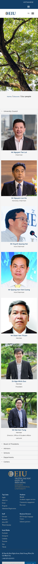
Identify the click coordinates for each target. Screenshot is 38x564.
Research (4, 519)
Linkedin (4, 539)
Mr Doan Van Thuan (19, 335)
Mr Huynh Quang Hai (19, 244)
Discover (16, 96)
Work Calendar (6, 525)
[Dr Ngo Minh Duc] (19, 361)
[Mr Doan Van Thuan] (19, 315)
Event (3, 503)
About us (4, 500)
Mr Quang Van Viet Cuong (19, 290)
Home (9, 96)
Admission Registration (9, 509)
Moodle (22, 497)
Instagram (5, 536)
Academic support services (27, 499)
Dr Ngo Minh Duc (19, 381)
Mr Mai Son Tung (19, 430)
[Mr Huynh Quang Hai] (19, 224)
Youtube (4, 541)
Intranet (4, 517)
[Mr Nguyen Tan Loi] (19, 132)
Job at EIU (5, 522)
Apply (4, 497)
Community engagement (27, 502)
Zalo (3, 544)
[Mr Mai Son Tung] (19, 410)
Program (4, 506)
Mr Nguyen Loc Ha (19, 198)
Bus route (23, 505)
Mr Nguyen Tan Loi (19, 152)
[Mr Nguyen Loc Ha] (19, 178)
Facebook (4, 533)
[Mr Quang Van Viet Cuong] (19, 270)
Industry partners (25, 522)
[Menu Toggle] (28, 6)
